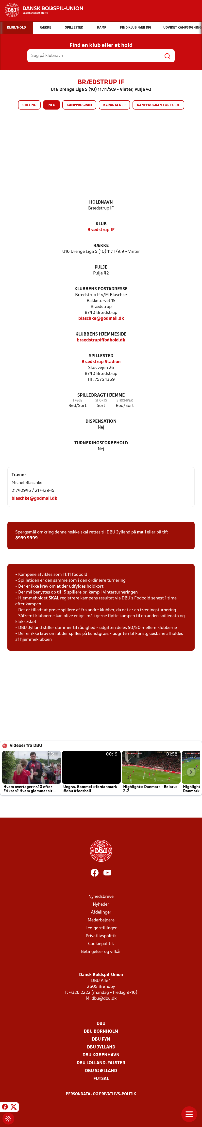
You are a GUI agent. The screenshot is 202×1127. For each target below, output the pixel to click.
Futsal (101, 1079)
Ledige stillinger (101, 928)
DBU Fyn (101, 1039)
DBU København (101, 1055)
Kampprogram (79, 105)
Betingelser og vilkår (101, 952)
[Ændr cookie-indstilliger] (8, 1119)
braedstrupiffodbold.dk (101, 340)
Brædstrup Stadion (101, 362)
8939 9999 (26, 538)
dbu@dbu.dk (104, 999)
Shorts (101, 400)
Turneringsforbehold (101, 443)
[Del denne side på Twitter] (13, 1108)
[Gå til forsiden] (41, 10)
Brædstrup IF (101, 230)
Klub (101, 224)
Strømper (125, 400)
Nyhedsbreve (101, 897)
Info (51, 105)
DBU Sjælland (101, 1071)
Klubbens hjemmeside (101, 334)
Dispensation (101, 421)
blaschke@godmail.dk (101, 319)
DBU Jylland (101, 1047)
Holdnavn (101, 202)
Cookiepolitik (101, 944)
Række (101, 246)
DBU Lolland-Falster (101, 1063)
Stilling (29, 105)
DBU (101, 1024)
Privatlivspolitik (101, 936)
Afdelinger (101, 912)
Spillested (101, 356)
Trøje (77, 400)
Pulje (101, 267)
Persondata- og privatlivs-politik (101, 1094)
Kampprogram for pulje (158, 105)
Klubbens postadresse (101, 289)
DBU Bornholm (101, 1032)
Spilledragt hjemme (101, 395)
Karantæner (114, 105)
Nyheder (101, 904)
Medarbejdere (101, 920)
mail (141, 532)
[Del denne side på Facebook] (5, 1108)
